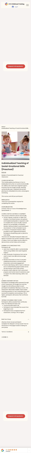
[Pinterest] (5, 337)
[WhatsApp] (2, 337)
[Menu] (27, 5)
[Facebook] (4, 337)
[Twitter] (7, 337)
